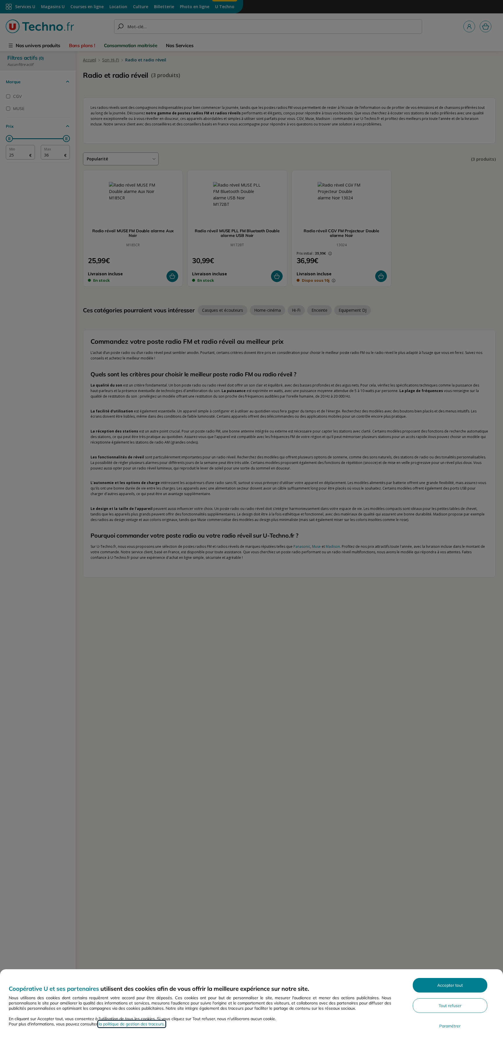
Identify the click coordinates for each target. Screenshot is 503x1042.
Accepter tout (450, 985)
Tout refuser (450, 1005)
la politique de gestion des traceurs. (132, 1024)
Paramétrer (450, 1026)
